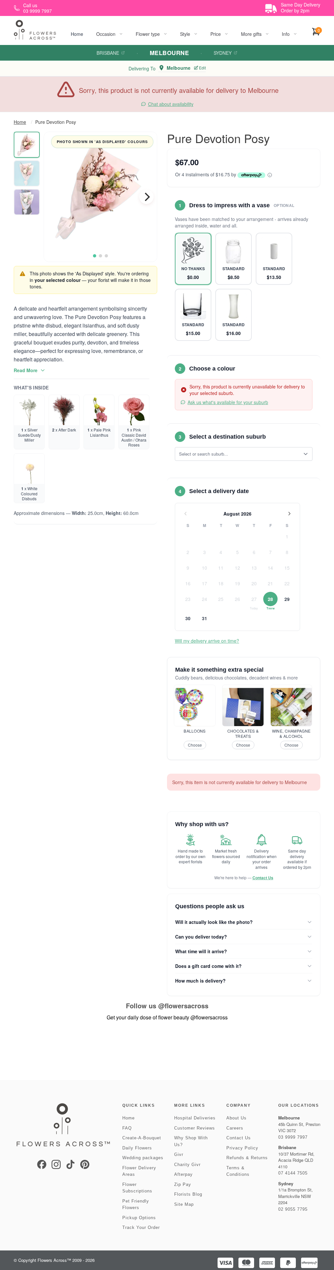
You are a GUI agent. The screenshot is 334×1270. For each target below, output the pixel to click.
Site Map (184, 1204)
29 (287, 599)
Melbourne (169, 53)
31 (204, 618)
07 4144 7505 (293, 1173)
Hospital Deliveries (195, 1118)
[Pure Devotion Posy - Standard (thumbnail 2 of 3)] (27, 173)
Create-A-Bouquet (141, 1137)
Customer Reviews (194, 1128)
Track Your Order (141, 1227)
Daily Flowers (137, 1148)
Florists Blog (188, 1194)
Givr (178, 1154)
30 (187, 618)
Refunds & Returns (247, 1157)
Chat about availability (170, 104)
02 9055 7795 (293, 1209)
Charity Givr (187, 1164)
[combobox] (239, 454)
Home (77, 34)
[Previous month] (185, 513)
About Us (236, 1118)
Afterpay (183, 1174)
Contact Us (262, 878)
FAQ (127, 1128)
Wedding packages (142, 1157)
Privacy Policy (242, 1148)
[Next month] (289, 513)
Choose (195, 745)
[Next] (146, 197)
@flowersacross (183, 1005)
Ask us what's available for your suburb (228, 402)
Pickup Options (139, 1217)
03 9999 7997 (293, 1137)
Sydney (223, 53)
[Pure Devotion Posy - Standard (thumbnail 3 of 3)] (27, 202)
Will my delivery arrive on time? (207, 640)
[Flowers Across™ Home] (35, 30)
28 (270, 599)
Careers (234, 1128)
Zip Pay (182, 1184)
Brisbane (108, 53)
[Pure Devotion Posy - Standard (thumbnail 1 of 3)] (27, 145)
